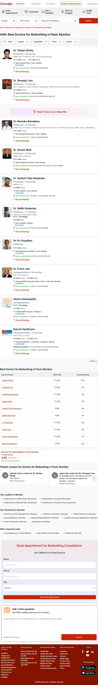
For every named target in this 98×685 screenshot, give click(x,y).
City (5, 582)
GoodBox (4, 677)
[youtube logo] (87, 656)
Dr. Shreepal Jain (23, 80)
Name (6, 559)
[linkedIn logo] (92, 653)
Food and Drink (6, 670)
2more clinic (19, 65)
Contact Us (64, 654)
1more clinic (19, 193)
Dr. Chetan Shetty (23, 50)
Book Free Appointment (71, 4)
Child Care (4, 675)
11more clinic (19, 314)
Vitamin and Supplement (5, 657)
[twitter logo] (87, 653)
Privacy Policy (65, 663)
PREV (5, 361)
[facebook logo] (82, 653)
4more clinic (19, 283)
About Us (63, 651)
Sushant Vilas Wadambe (11, 408)
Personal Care (6, 672)
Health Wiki (44, 651)
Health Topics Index (47, 661)
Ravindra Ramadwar (10, 394)
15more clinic (19, 344)
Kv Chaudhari (7, 423)
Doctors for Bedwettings (35, 27)
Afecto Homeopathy (24, 299)
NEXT (92, 361)
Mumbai (9, 27)
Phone (6, 570)
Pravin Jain (6, 430)
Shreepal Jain (7, 387)
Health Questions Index (48, 656)
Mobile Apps (64, 659)
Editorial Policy (65, 666)
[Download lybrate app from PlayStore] (88, 669)
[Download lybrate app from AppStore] (88, 674)
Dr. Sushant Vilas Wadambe (29, 178)
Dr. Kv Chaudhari (22, 240)
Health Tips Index (46, 654)
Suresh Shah (7, 401)
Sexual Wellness (7, 665)
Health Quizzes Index (48, 659)
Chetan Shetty (7, 380)
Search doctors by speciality (27, 659)
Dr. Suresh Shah (22, 149)
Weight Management (8, 667)
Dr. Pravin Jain (21, 268)
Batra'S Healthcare (24, 329)
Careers (63, 656)
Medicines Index (46, 663)
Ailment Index (45, 666)
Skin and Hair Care (8, 663)
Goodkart (4, 653)
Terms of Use (65, 661)
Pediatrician (19, 27)
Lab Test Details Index (48, 668)
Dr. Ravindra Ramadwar (26, 121)
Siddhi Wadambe (8, 415)
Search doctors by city (29, 651)
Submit (79, 637)
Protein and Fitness (8, 660)
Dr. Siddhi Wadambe (24, 208)
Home (2, 27)
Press (62, 668)
